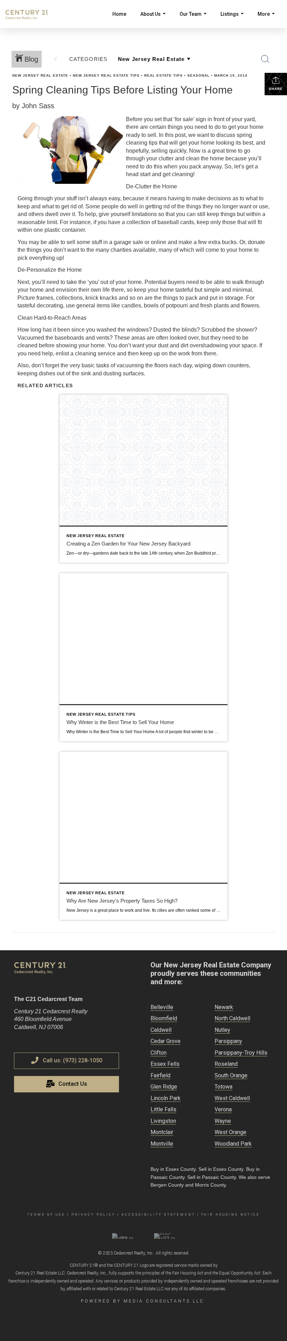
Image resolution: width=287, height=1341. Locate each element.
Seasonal (198, 75)
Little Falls (163, 1109)
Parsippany (228, 1041)
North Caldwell (232, 1018)
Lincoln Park (165, 1098)
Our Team (194, 19)
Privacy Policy (93, 1214)
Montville (161, 1143)
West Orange (230, 1132)
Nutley (222, 1030)
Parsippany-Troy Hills (241, 1052)
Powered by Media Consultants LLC (142, 1301)
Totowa (223, 1086)
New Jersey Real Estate (40, 75)
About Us (154, 19)
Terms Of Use (46, 1214)
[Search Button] (265, 59)
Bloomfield (163, 1018)
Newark (224, 1007)
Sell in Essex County (220, 1169)
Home (119, 14)
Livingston (163, 1121)
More (268, 19)
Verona (223, 1109)
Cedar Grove (165, 1041)
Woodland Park (233, 1143)
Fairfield (160, 1075)
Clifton (158, 1052)
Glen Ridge (163, 1086)
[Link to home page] (30, 14)
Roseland (226, 1064)
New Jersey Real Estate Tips (106, 75)
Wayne (223, 1121)
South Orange (231, 1075)
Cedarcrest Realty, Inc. (134, 1253)
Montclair (161, 1132)
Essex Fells (165, 1064)
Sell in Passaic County (211, 1177)
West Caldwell (232, 1098)
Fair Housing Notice (230, 1214)
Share (276, 89)
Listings (233, 19)
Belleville (161, 1007)
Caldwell (161, 1030)
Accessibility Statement (158, 1214)
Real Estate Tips (163, 75)
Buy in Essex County (173, 1169)
